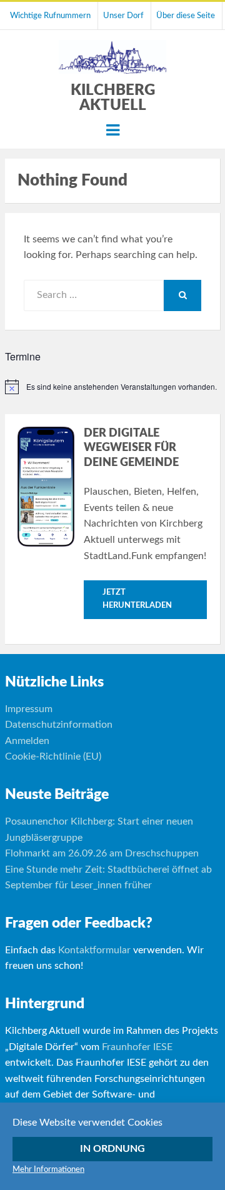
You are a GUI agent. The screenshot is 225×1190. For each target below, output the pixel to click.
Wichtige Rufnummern (50, 15)
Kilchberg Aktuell (113, 98)
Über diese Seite (185, 15)
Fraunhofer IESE (137, 1047)
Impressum (28, 709)
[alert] (113, 386)
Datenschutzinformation (58, 725)
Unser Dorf (123, 15)
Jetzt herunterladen (137, 599)
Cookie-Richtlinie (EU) (53, 756)
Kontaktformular (94, 950)
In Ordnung (112, 1149)
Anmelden (27, 741)
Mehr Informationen (48, 1170)
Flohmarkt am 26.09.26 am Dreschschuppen (102, 853)
